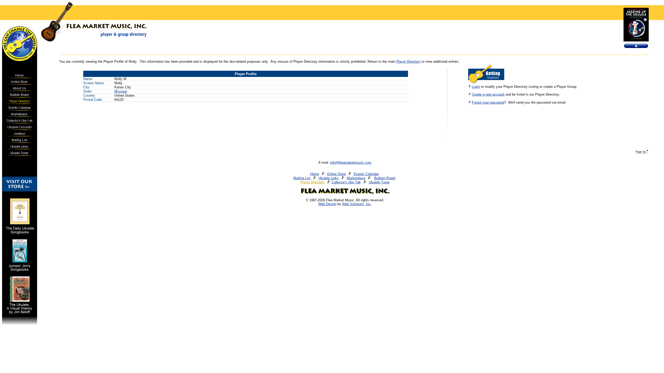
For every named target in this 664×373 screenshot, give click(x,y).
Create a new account (488, 94)
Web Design (327, 204)
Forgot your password (488, 102)
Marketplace (356, 178)
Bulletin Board (384, 178)
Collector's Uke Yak (346, 182)
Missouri (120, 91)
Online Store (336, 174)
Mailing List (301, 178)
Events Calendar (366, 174)
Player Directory (408, 61)
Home (314, 174)
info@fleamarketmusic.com (350, 162)
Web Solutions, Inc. (357, 204)
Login (476, 87)
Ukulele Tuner (379, 182)
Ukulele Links (329, 178)
